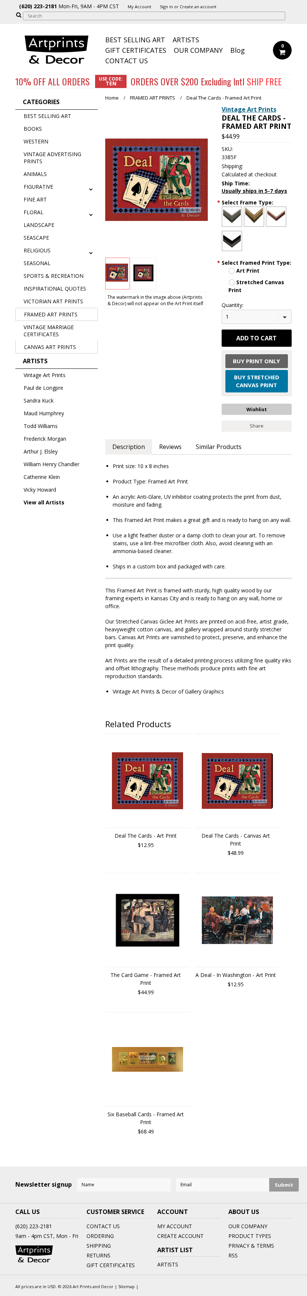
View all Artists (44, 502)
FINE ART (35, 199)
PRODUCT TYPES (249, 1235)
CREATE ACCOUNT (180, 1235)
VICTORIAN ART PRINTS (53, 301)
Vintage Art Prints (45, 375)
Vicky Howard (40, 489)
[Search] (18, 14)
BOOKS (33, 128)
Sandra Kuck (39, 400)
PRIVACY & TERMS (251, 1245)
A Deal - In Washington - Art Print (235, 974)
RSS (233, 1255)
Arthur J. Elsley (41, 451)
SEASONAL (37, 263)
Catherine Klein (42, 476)
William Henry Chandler (51, 464)
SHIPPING (98, 1245)
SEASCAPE (36, 237)
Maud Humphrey (44, 413)
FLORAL (33, 212)
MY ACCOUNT (174, 1226)
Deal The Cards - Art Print (146, 835)
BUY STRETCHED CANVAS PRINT (256, 381)
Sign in (166, 6)
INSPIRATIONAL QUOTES (55, 288)
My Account (139, 6)
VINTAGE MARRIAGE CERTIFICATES (49, 331)
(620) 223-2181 (33, 1226)
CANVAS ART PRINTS (50, 346)
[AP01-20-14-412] (232, 216)
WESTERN (36, 141)
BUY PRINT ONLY (256, 361)
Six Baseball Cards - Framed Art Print (145, 1118)
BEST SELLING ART (135, 39)
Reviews (170, 447)
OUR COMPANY (198, 50)
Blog (237, 50)
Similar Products (218, 447)
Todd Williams (41, 426)
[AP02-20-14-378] (254, 216)
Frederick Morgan (45, 438)
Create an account (198, 6)
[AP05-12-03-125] (232, 241)
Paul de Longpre (43, 387)
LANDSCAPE (39, 224)
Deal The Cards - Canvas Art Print (235, 839)
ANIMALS (35, 173)
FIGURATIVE (38, 186)
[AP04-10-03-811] (276, 216)
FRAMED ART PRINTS (50, 314)
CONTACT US (126, 60)
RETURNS (98, 1255)
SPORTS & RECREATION (53, 275)
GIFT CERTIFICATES (135, 50)
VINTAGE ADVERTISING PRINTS (52, 158)
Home (112, 97)
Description (128, 447)
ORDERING (100, 1235)
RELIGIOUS (37, 250)
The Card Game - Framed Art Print (145, 978)
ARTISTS (186, 39)
